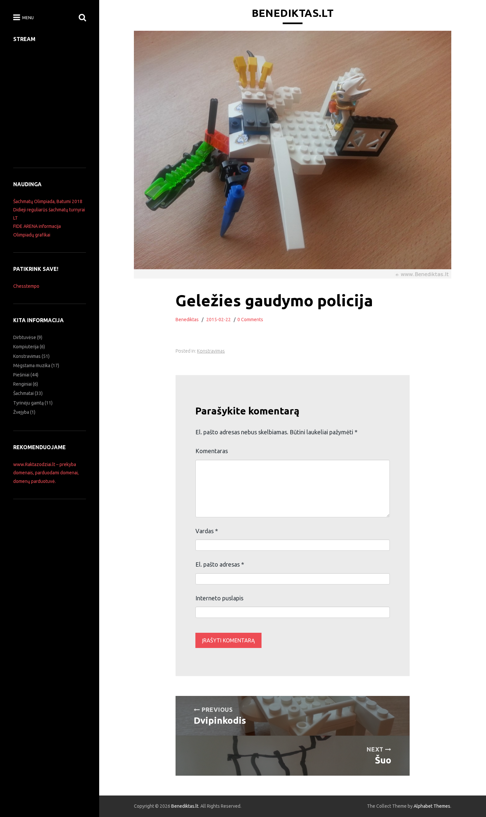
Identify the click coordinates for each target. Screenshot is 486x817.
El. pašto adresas (219, 564)
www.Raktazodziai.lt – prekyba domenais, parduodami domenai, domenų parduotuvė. (46, 473)
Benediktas (187, 319)
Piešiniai (21, 374)
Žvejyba (21, 412)
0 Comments (250, 319)
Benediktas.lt (293, 13)
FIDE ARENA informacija (37, 226)
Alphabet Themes (432, 806)
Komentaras (211, 451)
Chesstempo (26, 286)
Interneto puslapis (219, 598)
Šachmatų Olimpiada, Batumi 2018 (47, 201)
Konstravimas (211, 351)
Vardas (206, 531)
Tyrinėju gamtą (28, 403)
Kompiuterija (26, 346)
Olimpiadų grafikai (31, 234)
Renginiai (22, 384)
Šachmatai (23, 393)
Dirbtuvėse (24, 337)
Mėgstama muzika (31, 365)
